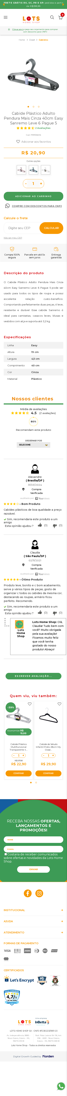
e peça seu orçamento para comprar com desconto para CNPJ (35, 30)
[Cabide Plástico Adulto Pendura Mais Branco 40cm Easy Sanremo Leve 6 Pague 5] (45, 170)
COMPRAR (18, 773)
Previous (3, 4)
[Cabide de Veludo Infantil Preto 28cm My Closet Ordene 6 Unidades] (48, 715)
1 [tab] (28, 106)
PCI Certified (42, 980)
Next (63, 4)
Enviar (33, 869)
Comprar (33, 196)
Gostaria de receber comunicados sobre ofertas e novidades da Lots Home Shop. (33, 858)
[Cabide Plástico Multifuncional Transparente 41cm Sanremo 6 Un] (19, 715)
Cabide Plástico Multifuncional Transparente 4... (19, 747)
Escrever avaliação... (33, 676)
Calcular (51, 228)
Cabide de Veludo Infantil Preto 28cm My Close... (48, 747)
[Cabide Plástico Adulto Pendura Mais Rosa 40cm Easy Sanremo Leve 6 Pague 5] (21, 170)
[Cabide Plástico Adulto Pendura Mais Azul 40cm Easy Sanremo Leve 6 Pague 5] (33, 170)
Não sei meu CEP (13, 237)
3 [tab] (38, 106)
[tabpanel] (33, 74)
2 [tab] (33, 106)
